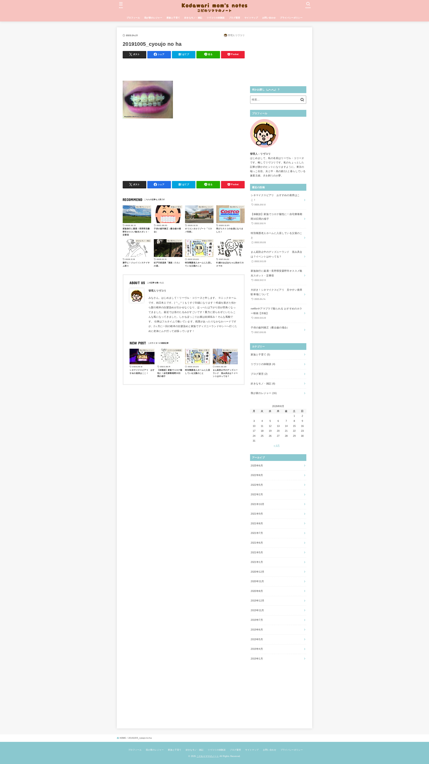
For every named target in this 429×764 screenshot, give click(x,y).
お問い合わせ (269, 17)
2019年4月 (257, 649)
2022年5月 (257, 485)
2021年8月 (257, 523)
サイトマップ (251, 17)
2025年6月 (257, 465)
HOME (123, 738)
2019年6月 (257, 629)
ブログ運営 (234, 17)
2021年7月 (257, 533)
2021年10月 (257, 504)
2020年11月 (257, 581)
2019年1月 (257, 658)
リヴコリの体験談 (216, 17)
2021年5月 (257, 552)
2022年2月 (257, 494)
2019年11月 (257, 610)
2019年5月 (257, 639)
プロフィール (133, 17)
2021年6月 (257, 542)
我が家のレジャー (153, 17)
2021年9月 (257, 513)
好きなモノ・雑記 (193, 17)
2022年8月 (257, 475)
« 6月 (277, 445)
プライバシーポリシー (291, 17)
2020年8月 (257, 591)
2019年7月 (257, 620)
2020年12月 (257, 571)
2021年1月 (257, 562)
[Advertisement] (184, 68)
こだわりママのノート (208, 756)
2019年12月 (257, 600)
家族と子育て (173, 17)
